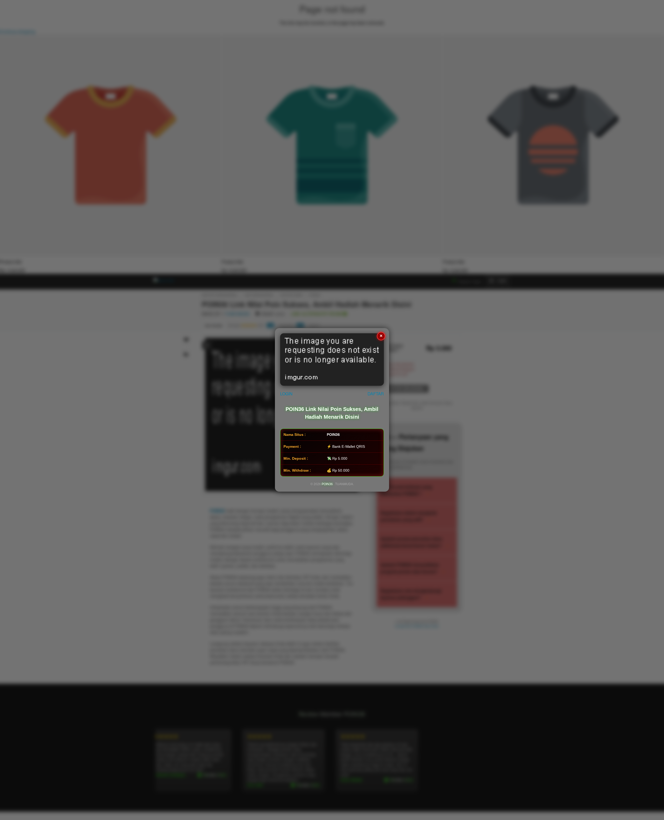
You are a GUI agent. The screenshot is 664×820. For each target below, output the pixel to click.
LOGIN (286, 394)
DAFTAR (376, 394)
